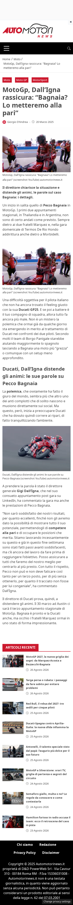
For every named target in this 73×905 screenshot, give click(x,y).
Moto (7, 80)
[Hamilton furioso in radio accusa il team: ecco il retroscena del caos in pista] (13, 822)
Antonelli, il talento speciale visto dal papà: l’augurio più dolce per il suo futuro (48, 750)
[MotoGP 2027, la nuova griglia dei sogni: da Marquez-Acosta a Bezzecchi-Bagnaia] (13, 661)
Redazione (47, 844)
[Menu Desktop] (6, 48)
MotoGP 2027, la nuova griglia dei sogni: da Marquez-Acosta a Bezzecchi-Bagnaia (47, 660)
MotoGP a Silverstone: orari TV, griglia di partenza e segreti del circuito (46, 774)
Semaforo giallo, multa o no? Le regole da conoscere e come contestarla (46, 797)
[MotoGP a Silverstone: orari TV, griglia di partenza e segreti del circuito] (13, 774)
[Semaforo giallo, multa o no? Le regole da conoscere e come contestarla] (13, 798)
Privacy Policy (25, 852)
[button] (69, 48)
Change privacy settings (57, 901)
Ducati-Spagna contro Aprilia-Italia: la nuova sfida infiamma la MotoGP (47, 727)
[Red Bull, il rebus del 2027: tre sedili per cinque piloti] (13, 708)
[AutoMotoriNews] (27, 31)
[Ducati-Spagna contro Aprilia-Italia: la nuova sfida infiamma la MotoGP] (13, 728)
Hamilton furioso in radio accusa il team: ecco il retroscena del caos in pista (48, 821)
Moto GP (21, 80)
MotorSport (40, 80)
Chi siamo (25, 844)
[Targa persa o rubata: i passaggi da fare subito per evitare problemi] (13, 684)
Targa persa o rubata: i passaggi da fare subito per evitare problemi (46, 683)
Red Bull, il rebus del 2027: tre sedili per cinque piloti (45, 705)
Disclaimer (50, 852)
